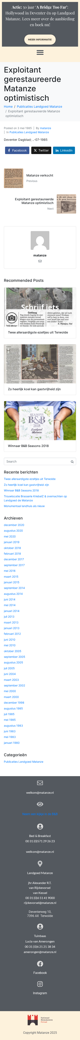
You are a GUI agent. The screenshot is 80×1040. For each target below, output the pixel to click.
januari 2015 (11, 582)
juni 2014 (9, 599)
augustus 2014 (13, 593)
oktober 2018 (12, 548)
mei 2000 (10, 691)
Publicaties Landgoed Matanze (29, 132)
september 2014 (14, 588)
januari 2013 (11, 628)
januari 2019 (11, 542)
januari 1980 (12, 742)
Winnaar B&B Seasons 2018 (21, 490)
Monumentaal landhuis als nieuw (24, 506)
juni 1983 (10, 731)
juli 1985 (9, 714)
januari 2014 (11, 611)
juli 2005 (9, 668)
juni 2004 (10, 674)
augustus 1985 (13, 708)
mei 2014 (10, 605)
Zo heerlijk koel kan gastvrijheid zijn (26, 484)
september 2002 (14, 685)
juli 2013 (9, 616)
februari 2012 (12, 633)
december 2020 (14, 525)
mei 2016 (10, 570)
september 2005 (14, 656)
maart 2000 (11, 697)
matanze (45, 128)
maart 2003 (11, 679)
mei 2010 (10, 645)
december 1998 (14, 702)
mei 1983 (10, 737)
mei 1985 (10, 719)
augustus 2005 (13, 662)
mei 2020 (10, 536)
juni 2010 (9, 639)
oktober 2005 (12, 651)
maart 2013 (11, 622)
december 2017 (14, 559)
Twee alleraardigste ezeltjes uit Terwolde (30, 479)
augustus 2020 (13, 530)
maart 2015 (11, 576)
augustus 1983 (13, 725)
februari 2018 (12, 553)
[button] (40, 52)
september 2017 (14, 565)
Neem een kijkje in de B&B (40, 814)
